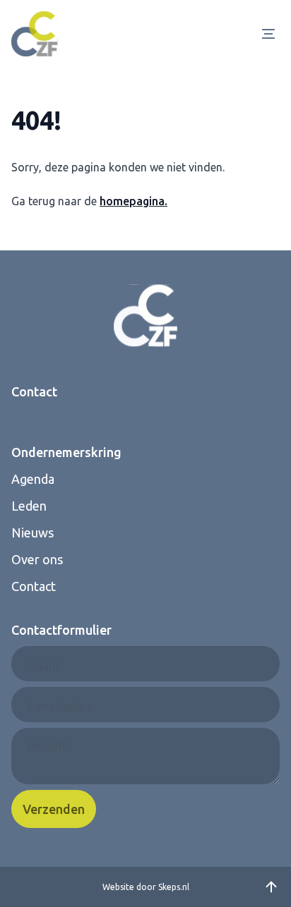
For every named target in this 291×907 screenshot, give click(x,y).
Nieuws (32, 532)
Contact (33, 586)
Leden (29, 506)
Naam (42, 665)
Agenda (32, 479)
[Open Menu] (271, 33)
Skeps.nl (173, 886)
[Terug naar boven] (271, 887)
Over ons (37, 559)
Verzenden (54, 809)
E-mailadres (59, 706)
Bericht (46, 745)
